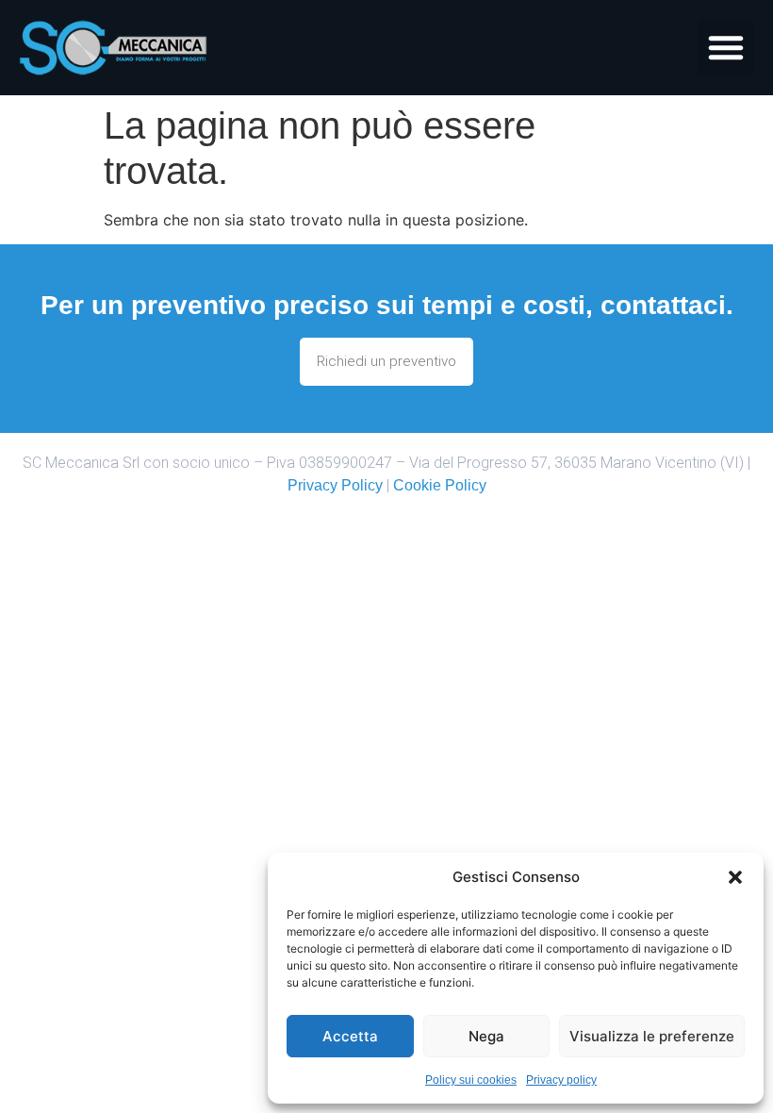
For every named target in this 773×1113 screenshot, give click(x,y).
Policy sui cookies (471, 1080)
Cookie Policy (439, 485)
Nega (486, 1036)
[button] (735, 877)
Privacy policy (561, 1080)
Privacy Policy (335, 485)
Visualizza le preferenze (651, 1036)
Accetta (350, 1036)
